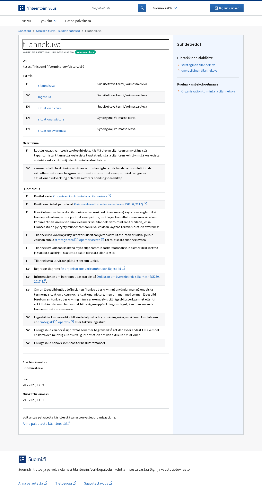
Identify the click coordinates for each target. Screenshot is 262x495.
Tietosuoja (65, 483)
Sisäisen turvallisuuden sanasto (58, 31)
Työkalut (45, 20)
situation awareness (52, 130)
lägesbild (44, 97)
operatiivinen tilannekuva (199, 70)
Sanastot (24, 31)
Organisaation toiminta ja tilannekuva (82, 196)
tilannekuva (46, 85)
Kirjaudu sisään (229, 8)
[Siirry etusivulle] (50, 8)
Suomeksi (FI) (162, 8)
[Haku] (142, 8)
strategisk (47, 322)
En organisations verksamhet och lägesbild (92, 269)
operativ (66, 322)
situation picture (50, 108)
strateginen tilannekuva (198, 65)
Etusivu (25, 20)
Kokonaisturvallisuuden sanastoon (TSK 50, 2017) (110, 204)
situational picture (51, 119)
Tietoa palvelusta (77, 20)
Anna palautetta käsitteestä (59, 423)
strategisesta (66, 240)
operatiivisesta (91, 240)
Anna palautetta (32, 483)
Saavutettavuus (98, 483)
